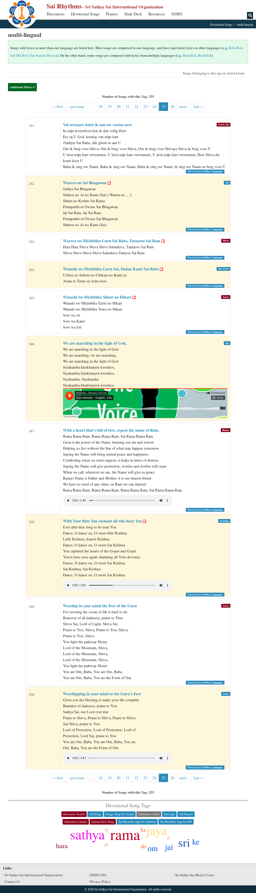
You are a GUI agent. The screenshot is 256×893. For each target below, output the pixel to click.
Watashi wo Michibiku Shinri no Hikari (97, 297)
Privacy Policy (100, 881)
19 (109, 106)
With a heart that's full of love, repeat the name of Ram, (111, 430)
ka (143, 829)
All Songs (95, 814)
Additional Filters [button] (21, 87)
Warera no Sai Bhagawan (85, 183)
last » (198, 106)
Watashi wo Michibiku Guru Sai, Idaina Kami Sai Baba (111, 269)
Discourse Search (74, 814)
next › (184, 106)
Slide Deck (133, 14)
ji (168, 837)
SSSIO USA (98, 875)
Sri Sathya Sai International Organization (33, 875)
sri (184, 842)
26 (172, 106)
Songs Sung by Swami (120, 814)
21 (127, 106)
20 (118, 106)
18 (100, 106)
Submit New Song (102, 822)
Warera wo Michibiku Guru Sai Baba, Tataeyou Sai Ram (112, 241)
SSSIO (176, 14)
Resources (156, 14)
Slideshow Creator (75, 822)
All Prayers (186, 814)
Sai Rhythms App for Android (137, 822)
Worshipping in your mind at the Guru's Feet (102, 694)
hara (62, 845)
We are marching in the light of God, (94, 343)
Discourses (56, 14)
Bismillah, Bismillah (197, 55)
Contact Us (12, 881)
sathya (87, 834)
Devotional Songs (85, 14)
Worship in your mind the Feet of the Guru (100, 606)
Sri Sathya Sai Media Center (194, 875)
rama (125, 834)
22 (136, 106)
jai (169, 847)
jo (106, 844)
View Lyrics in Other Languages (205, 171)
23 (145, 106)
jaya (156, 830)
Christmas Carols (148, 814)
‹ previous (76, 106)
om (153, 848)
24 (154, 106)
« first (58, 106)
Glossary (169, 814)
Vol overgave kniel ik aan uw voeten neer (97, 125)
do (143, 846)
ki (106, 829)
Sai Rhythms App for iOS (176, 822)
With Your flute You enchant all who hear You (103, 521)
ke (196, 841)
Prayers (112, 14)
